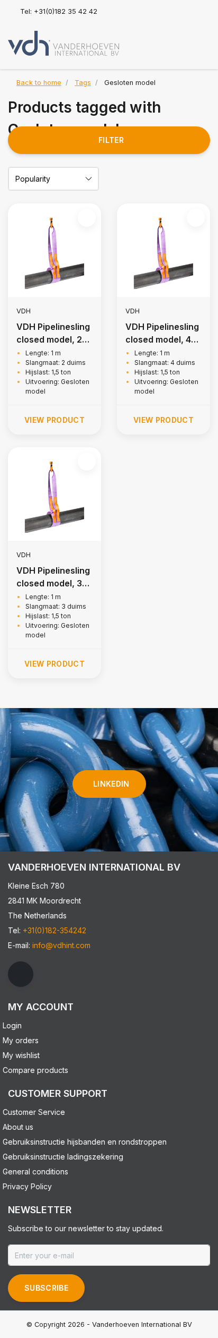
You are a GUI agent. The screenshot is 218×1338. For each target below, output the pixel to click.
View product (54, 419)
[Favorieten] (180, 39)
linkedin (111, 783)
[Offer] (200, 39)
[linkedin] (20, 974)
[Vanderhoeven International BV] (63, 42)
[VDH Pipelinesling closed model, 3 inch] (54, 494)
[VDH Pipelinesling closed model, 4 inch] (163, 250)
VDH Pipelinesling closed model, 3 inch (53, 577)
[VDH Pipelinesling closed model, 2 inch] (54, 250)
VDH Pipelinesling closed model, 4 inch (162, 333)
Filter (111, 139)
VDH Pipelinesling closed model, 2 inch (53, 333)
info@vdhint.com (61, 945)
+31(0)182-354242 (54, 930)
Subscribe (46, 1287)
